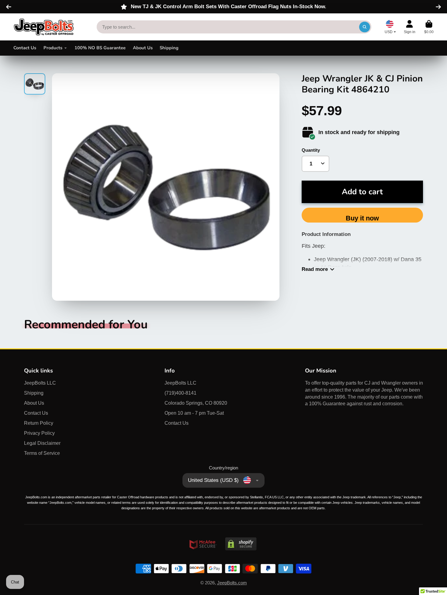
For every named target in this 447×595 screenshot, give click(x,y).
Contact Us (24, 48)
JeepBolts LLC (40, 383)
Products (52, 48)
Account (409, 27)
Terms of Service (42, 453)
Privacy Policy (39, 433)
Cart (429, 27)
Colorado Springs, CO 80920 (196, 403)
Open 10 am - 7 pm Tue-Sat (194, 413)
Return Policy (38, 423)
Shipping (169, 48)
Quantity (311, 150)
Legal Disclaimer (42, 443)
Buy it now (362, 218)
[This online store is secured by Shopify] (240, 556)
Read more (315, 269)
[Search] (364, 27)
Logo (43, 26)
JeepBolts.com (232, 582)
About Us (143, 48)
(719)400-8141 (180, 393)
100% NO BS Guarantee (100, 48)
